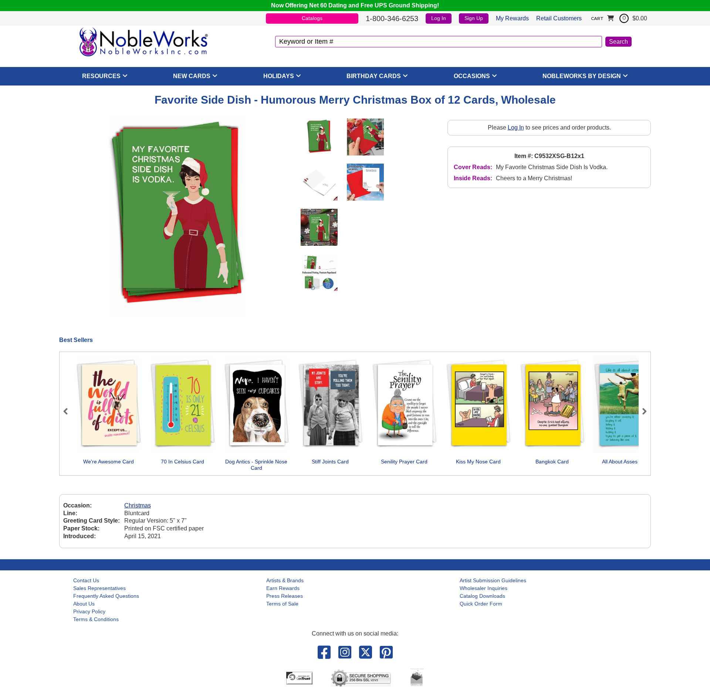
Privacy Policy (89, 611)
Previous (68, 411)
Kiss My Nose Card (478, 462)
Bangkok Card (552, 462)
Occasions (472, 76)
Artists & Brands (285, 580)
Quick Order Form (481, 604)
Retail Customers (559, 18)
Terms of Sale (282, 604)
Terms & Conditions (96, 619)
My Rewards (512, 18)
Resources (101, 76)
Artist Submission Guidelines (493, 580)
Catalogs (312, 18)
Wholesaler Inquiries (483, 588)
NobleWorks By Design (581, 76)
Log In (438, 18)
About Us (84, 604)
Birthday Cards (373, 76)
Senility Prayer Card (404, 462)
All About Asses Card (626, 462)
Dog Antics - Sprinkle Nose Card (256, 465)
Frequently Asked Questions (106, 596)
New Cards (191, 76)
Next (641, 411)
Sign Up (473, 18)
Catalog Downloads (482, 596)
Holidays (278, 76)
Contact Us (86, 580)
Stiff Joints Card (330, 462)
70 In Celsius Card (182, 462)
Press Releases (284, 596)
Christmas (137, 505)
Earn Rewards (283, 588)
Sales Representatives (99, 588)
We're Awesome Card (108, 462)
